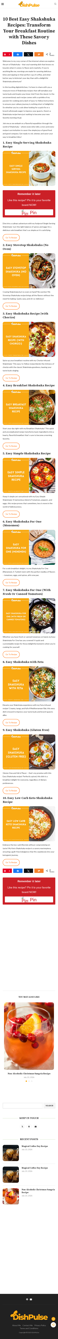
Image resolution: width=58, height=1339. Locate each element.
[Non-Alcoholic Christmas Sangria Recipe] (29, 1036)
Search (49, 1105)
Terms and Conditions (29, 1328)
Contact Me (28, 1325)
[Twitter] (22, 1126)
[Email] (36, 1126)
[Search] (55, 4)
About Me (16, 1325)
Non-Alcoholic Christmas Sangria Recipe (29, 1073)
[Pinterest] (29, 1126)
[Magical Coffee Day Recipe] (11, 1153)
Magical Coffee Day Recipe (35, 1146)
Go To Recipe (11, 237)
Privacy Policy (40, 1325)
